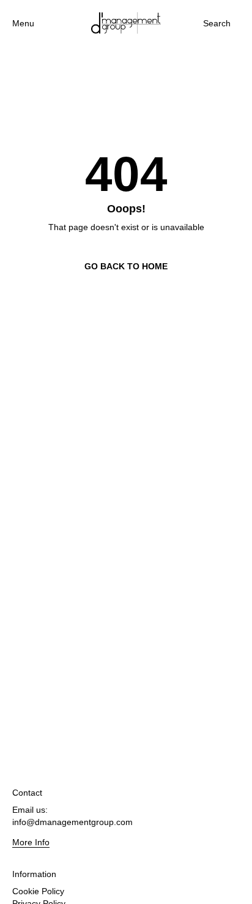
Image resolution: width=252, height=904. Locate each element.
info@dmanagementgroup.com (72, 822)
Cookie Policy (38, 891)
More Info (31, 842)
